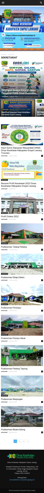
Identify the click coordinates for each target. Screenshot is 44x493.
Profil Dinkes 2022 (10, 216)
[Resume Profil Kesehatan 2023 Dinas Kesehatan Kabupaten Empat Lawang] (22, 170)
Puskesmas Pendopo (11, 308)
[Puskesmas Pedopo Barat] (22, 325)
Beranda (3, 55)
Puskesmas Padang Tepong (14, 368)
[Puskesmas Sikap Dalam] (22, 264)
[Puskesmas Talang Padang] (22, 233)
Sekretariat (5, 87)
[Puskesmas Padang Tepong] (22, 355)
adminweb (5, 96)
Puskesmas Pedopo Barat (13, 338)
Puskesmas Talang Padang (14, 247)
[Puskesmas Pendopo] (22, 294)
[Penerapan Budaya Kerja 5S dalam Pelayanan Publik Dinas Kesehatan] (22, 80)
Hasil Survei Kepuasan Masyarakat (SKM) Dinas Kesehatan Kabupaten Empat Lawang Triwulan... (21, 150)
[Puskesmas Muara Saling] (22, 416)
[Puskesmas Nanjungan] (22, 386)
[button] (41, 3)
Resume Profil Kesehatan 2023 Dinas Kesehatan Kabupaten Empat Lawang (18, 184)
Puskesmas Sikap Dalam (12, 277)
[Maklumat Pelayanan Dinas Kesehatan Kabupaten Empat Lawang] (17, 112)
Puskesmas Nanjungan (12, 399)
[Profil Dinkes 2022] (22, 203)
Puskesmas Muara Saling (13, 429)
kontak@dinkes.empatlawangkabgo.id (22, 480)
